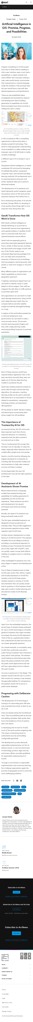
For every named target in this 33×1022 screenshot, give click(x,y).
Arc (16, 15)
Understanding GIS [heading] (7, 972)
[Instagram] (25, 957)
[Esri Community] (21, 957)
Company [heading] (4, 975)
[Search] (26, 2)
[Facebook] (21, 954)
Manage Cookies (6, 1011)
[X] (25, 954)
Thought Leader (11, 19)
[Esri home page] (4, 2)
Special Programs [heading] (7, 979)
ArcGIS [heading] (3, 965)
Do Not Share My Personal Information (12, 1016)
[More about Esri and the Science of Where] (5, 958)
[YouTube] (29, 957)
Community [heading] (5, 968)
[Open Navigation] (31, 2)
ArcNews (4, 7)
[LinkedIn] (29, 954)
